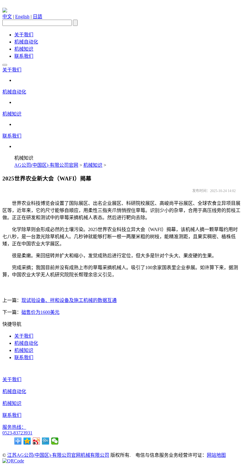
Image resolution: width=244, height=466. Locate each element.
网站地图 (216, 455)
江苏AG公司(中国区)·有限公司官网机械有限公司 (58, 455)
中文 (7, 16)
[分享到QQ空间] (27, 441)
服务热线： (14, 427)
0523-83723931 (17, 432)
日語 (37, 16)
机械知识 (23, 49)
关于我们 (23, 34)
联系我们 (23, 56)
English (22, 16)
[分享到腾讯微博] (45, 441)
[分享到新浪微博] (36, 441)
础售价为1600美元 (40, 312)
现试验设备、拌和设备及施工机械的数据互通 (69, 300)
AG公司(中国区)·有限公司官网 (46, 165)
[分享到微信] (55, 441)
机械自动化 (26, 41)
